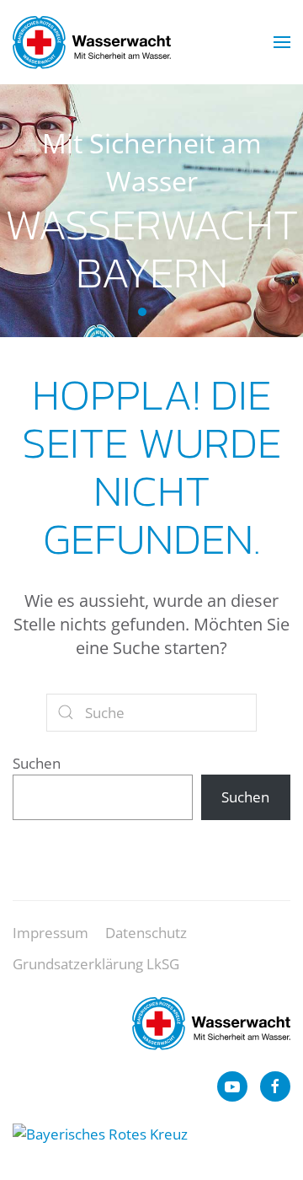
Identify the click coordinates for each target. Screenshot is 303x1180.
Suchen (37, 763)
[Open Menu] (282, 42)
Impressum (50, 932)
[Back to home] (92, 42)
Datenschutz (146, 932)
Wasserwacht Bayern (142, 312)
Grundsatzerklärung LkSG (96, 964)
